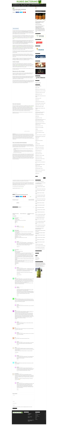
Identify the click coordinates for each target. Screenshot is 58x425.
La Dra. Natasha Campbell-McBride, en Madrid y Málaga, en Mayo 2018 (40, 164)
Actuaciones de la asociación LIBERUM (39, 127)
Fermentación (36, 415)
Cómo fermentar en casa (16, 4)
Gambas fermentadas (31, 199)
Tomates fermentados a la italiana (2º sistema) (39, 158)
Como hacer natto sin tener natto (38, 171)
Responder (18, 228)
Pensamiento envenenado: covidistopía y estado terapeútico (40, 108)
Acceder (36, 256)
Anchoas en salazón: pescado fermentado (16, 214)
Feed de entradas (37, 257)
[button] (45, 5)
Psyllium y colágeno (37, 87)
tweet (30, 196)
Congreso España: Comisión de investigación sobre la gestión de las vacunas (40, 123)
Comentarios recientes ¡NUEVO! (35, 4)
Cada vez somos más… (37, 110)
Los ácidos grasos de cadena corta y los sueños (40, 92)
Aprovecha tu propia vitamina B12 (38, 153)
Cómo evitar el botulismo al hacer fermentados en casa (40, 162)
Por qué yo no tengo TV (15, 199)
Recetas (29, 4)
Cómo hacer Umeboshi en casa (23, 213)
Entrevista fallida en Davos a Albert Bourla (39, 114)
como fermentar (16, 194)
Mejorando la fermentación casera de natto (40, 217)
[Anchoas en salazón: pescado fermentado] (16, 210)
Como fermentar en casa (20, 194)
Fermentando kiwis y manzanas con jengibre (30, 214)
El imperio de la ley (37, 173)
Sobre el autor (25, 4)
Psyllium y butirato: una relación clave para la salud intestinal (40, 96)
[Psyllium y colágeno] (25, 417)
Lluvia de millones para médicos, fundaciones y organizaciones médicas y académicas (40, 112)
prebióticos (36, 419)
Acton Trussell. (21, 188)
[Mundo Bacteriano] (29, 2)
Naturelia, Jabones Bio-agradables (38, 166)
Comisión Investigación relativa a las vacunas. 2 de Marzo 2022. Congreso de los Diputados (40, 119)
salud (35, 418)
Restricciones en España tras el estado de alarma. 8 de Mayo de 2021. (40, 136)
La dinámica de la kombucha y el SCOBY (39, 106)
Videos (21, 4)
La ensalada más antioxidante (29, 413)
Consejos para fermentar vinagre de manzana (39, 101)
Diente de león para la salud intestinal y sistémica (40, 89)
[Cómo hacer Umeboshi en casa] (23, 210)
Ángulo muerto (38, 82)
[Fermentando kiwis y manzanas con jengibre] (30, 210)
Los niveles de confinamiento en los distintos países (39, 132)
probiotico (14, 10)
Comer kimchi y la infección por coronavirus (39, 145)
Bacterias (36, 413)
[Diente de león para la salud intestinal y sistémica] (25, 421)
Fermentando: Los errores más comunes (40, 226)
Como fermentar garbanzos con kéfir (38, 168)
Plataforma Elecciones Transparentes (39, 140)
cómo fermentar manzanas (25, 194)
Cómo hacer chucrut (37, 416)
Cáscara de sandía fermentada (38, 160)
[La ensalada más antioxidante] (25, 414)
